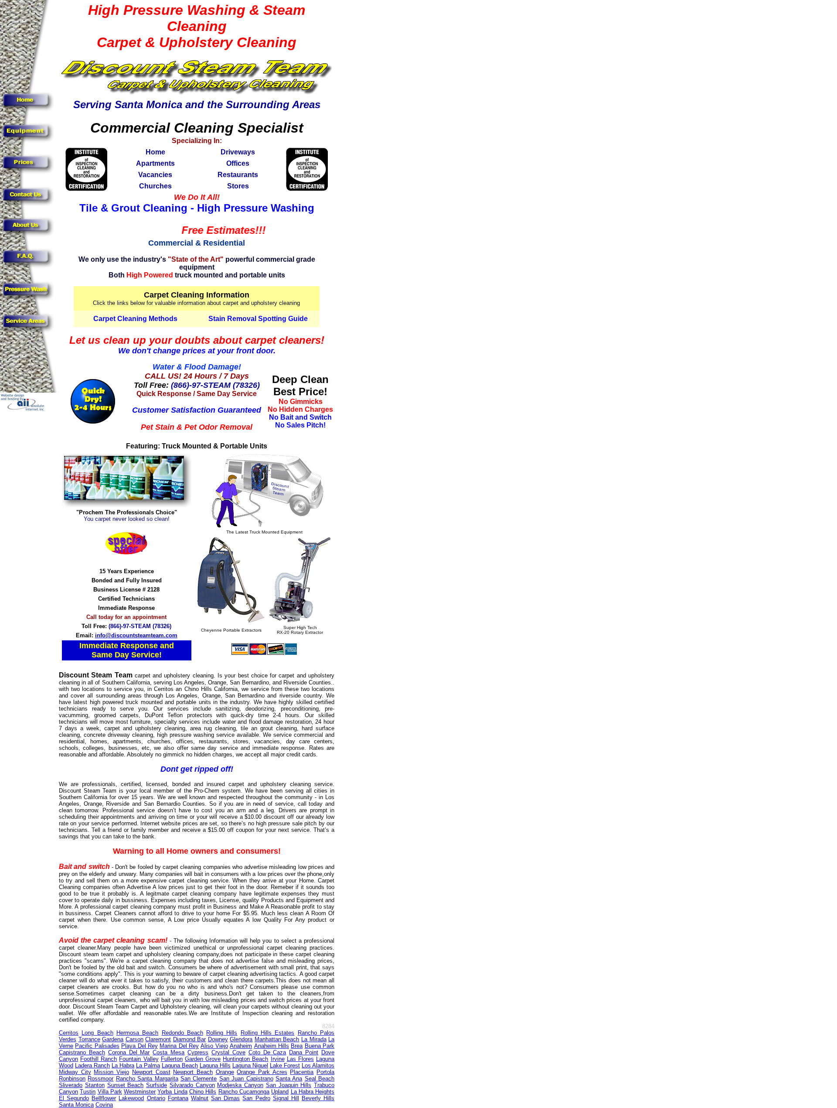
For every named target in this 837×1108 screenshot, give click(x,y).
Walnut (199, 1098)
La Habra (123, 1065)
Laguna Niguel (250, 1065)
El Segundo (74, 1098)
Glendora (241, 1039)
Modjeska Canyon (240, 1085)
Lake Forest (285, 1065)
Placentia (301, 1072)
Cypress (197, 1052)
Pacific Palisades (97, 1046)
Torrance (89, 1039)
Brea (297, 1046)
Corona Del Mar (129, 1052)
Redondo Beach (182, 1032)
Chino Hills (202, 1091)
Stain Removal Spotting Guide (258, 318)
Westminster (140, 1091)
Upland (280, 1091)
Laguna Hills (215, 1065)
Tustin (87, 1091)
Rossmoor (100, 1078)
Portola (325, 1072)
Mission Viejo (111, 1072)
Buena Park (319, 1046)
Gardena (112, 1039)
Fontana (178, 1098)
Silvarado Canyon (192, 1085)
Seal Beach (319, 1078)
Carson (134, 1039)
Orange (225, 1072)
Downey (218, 1039)
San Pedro (256, 1098)
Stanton (95, 1085)
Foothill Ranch (98, 1059)
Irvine (278, 1059)
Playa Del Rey (139, 1046)
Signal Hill (286, 1098)
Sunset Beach (125, 1085)
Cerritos (68, 1032)
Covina (104, 1104)
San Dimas (225, 1098)
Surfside (156, 1085)
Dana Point (303, 1052)
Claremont (158, 1039)
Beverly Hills (318, 1098)
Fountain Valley (138, 1059)
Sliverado (70, 1085)
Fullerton (172, 1059)
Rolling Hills (221, 1032)
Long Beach (97, 1032)
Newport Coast (151, 1072)
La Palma (148, 1065)
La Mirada (314, 1039)
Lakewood (131, 1098)
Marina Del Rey (179, 1046)
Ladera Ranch (92, 1065)
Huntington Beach (245, 1059)
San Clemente (198, 1078)
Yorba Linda (172, 1091)
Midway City (75, 1072)
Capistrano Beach (82, 1052)
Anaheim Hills (271, 1046)
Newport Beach (193, 1072)
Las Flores (300, 1059)
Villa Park (110, 1091)
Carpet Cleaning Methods (135, 318)
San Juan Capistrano (246, 1078)
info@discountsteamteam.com (136, 635)
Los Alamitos (318, 1065)
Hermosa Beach (137, 1032)
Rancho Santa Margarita (147, 1078)
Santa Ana (289, 1078)
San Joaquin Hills (289, 1085)
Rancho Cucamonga (243, 1091)
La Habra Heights (313, 1091)
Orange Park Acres (262, 1072)
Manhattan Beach (277, 1039)
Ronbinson (72, 1078)
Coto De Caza (267, 1052)
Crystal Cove (228, 1052)
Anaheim (241, 1046)
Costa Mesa (168, 1052)
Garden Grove (203, 1059)
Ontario (156, 1098)
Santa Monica (76, 1104)
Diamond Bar (189, 1039)
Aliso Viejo (214, 1046)
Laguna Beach (180, 1065)
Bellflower (104, 1098)
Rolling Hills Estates (268, 1032)
